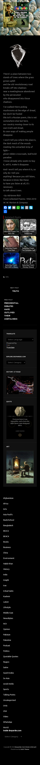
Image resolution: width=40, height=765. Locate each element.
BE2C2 (6, 531)
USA (5, 711)
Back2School (8, 520)
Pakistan (6, 635)
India (5, 574)
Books (6, 542)
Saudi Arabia (8, 673)
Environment (8, 558)
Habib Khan (8, 564)
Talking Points (9, 695)
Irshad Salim (8, 591)
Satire (5, 667)
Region (6, 662)
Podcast (6, 645)
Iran (5, 585)
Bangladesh (8, 525)
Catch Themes (24, 749)
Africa (5, 504)
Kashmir (6, 596)
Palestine (7, 640)
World (6, 727)
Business (7, 547)
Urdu (5, 706)
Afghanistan (8, 498)
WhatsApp (7, 722)
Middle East (8, 613)
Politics (6, 651)
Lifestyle (7, 607)
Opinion (6, 629)
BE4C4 (6, 536)
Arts (7, 277)
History (6, 569)
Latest (6, 602)
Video (5, 716)
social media (8, 684)
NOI (5, 624)
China (5, 553)
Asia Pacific (8, 514)
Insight (6, 580)
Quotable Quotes (10, 656)
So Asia (6, 678)
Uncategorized (9, 700)
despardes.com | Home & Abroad (25, 747)
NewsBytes (8, 618)
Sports (6, 689)
